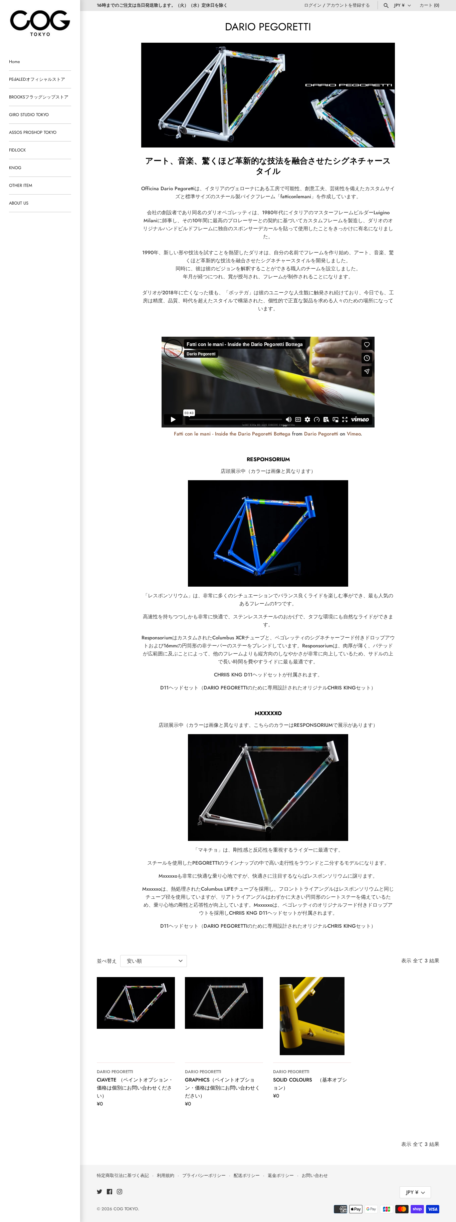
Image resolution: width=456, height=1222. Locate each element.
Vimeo (354, 433)
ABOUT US (18, 203)
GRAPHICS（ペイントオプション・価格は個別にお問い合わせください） (222, 1088)
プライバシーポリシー (204, 1175)
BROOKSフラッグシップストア (38, 97)
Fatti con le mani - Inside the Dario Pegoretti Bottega (232, 433)
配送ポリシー (247, 1175)
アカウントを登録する (348, 5)
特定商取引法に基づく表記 (123, 1175)
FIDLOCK (17, 150)
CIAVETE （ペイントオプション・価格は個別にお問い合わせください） (135, 1088)
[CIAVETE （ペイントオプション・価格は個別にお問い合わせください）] (136, 1016)
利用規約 (165, 1175)
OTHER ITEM (20, 185)
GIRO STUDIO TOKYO (29, 114)
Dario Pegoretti (321, 433)
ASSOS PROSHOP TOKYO (32, 132)
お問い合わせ (315, 1175)
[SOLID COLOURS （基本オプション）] (312, 1016)
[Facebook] (109, 1192)
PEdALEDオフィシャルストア (37, 79)
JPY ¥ (399, 5)
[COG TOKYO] (40, 23)
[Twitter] (99, 1192)
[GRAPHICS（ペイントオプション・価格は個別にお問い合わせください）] (224, 1016)
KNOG (15, 168)
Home (14, 61)
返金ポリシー (281, 1175)
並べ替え (107, 961)
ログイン (312, 5)
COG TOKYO (125, 1209)
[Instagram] (119, 1192)
